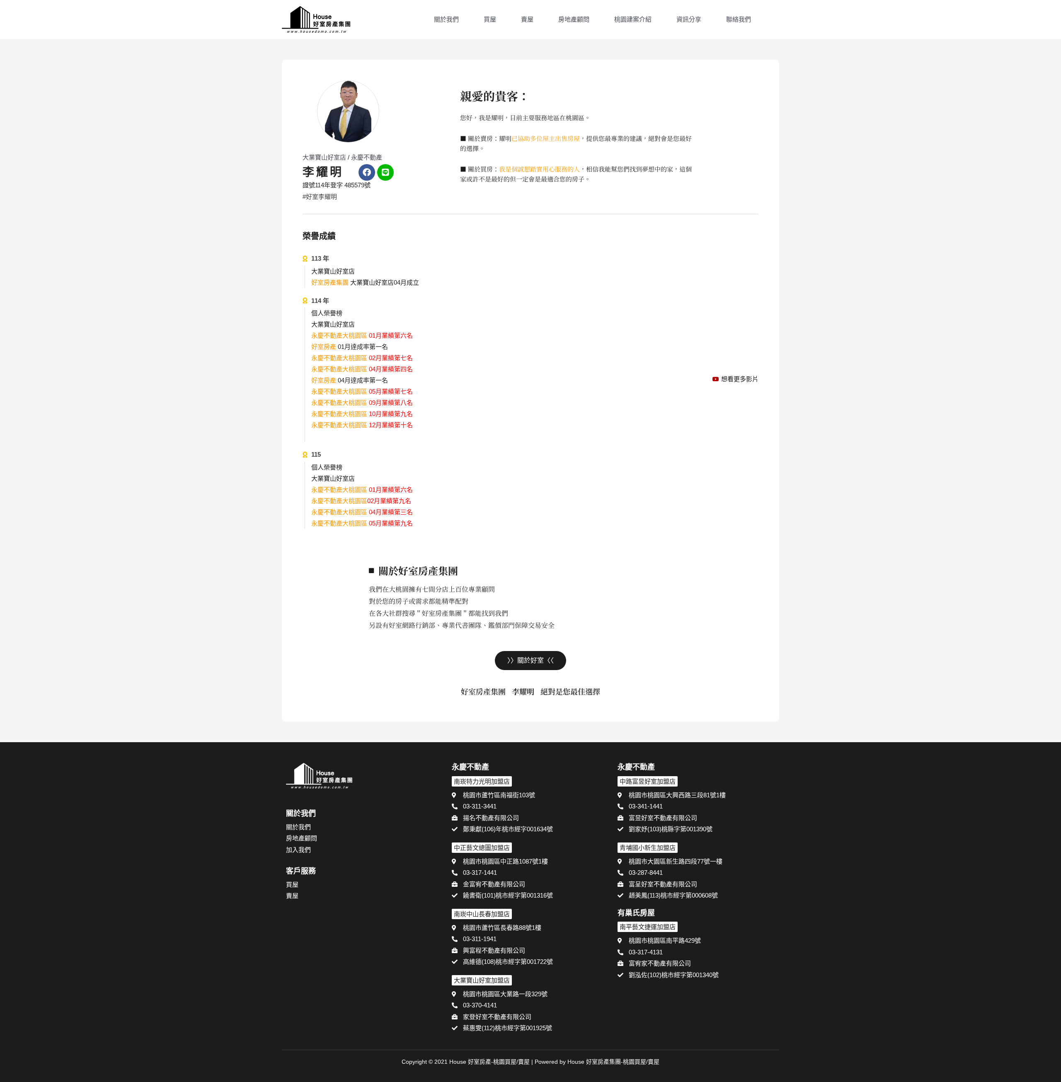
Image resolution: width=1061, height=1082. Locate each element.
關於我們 (446, 19)
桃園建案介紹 (633, 19)
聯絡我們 (738, 19)
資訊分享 (688, 19)
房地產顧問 (573, 19)
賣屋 (527, 19)
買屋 (490, 19)
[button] (775, 20)
